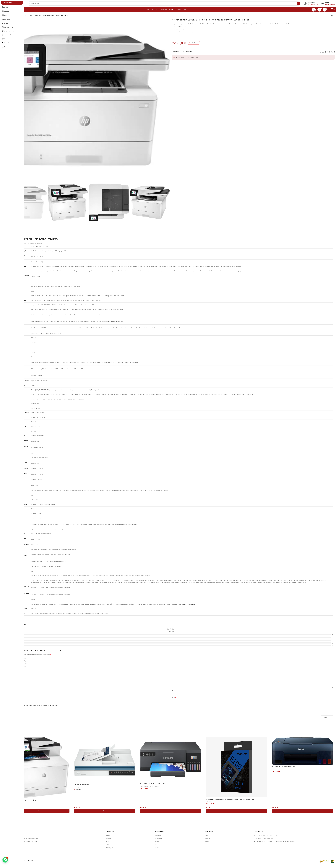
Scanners (108, 838)
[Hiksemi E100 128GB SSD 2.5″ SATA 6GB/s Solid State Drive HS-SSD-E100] (236, 767)
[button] (167, 202)
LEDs (107, 841)
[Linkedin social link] (332, 52)
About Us (207, 838)
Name (10, 698)
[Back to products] (332, 15)
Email (174, 698)
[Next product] (334, 15)
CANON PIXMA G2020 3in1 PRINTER (283, 767)
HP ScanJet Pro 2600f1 (81, 785)
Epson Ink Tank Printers (152, 786)
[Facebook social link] (325, 52)
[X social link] (327, 52)
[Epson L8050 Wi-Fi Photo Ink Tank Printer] (170, 759)
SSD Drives (209, 801)
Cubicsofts (31, 860)
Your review (12, 669)
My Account (158, 838)
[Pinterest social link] (330, 52)
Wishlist (157, 841)
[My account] (314, 9)
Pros (9, 690)
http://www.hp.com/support (186, 604)
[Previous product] (330, 15)
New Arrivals (158, 836)
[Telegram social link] (334, 52)
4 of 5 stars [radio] (24, 658)
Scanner (76, 787)
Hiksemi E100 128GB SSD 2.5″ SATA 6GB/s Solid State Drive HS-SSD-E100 (230, 799)
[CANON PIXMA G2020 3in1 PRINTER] (302, 751)
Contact (206, 841)
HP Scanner (82, 787)
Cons (173, 690)
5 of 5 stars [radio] (26, 658)
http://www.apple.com (104, 315)
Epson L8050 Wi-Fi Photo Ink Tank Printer (153, 784)
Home (206, 836)
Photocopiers (109, 848)
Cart (156, 845)
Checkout (157, 848)
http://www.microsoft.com (116, 321)
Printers (142, 786)
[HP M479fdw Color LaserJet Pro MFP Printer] (38, 767)
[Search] (298, 3)
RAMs (107, 845)
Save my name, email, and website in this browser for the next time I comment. (34, 705)
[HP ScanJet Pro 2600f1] (104, 760)
